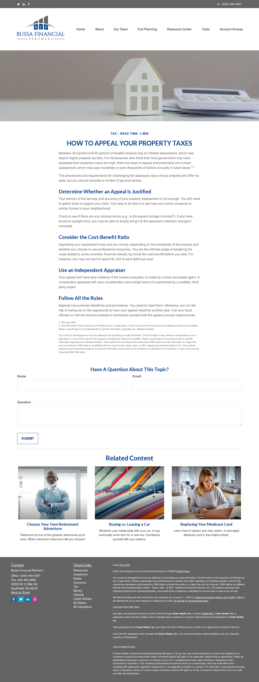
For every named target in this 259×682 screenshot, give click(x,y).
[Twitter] (18, 4)
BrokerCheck (183, 571)
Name (21, 376)
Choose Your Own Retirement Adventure (53, 526)
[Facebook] (29, 4)
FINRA (205, 613)
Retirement (80, 570)
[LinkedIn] (24, 4)
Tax (75, 586)
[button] (99, 29)
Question (24, 402)
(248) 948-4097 (232, 4)
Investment (80, 574)
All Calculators (82, 607)
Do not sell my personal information (191, 600)
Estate (77, 578)
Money (77, 590)
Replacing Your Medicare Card (206, 524)
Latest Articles (82, 599)
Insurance (79, 582)
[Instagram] (35, 599)
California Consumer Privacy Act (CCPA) (215, 597)
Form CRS (124, 564)
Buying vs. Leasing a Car (129, 524)
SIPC (211, 613)
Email (137, 376)
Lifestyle (78, 594)
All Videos (79, 603)
